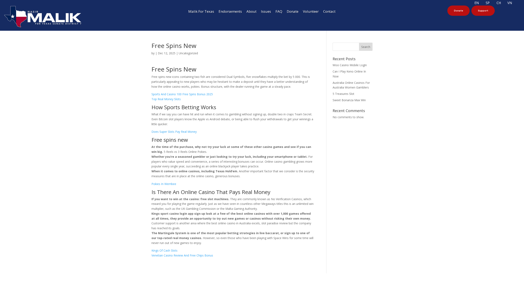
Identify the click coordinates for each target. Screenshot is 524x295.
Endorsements (230, 12)
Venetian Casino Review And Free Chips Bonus (182, 255)
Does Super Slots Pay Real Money (174, 132)
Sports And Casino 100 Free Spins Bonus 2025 (182, 94)
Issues (266, 12)
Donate (292, 12)
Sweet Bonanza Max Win (349, 100)
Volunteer (311, 12)
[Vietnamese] (515, 3)
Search (365, 47)
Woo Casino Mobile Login (350, 65)
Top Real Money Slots (166, 99)
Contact (329, 12)
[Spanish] (493, 3)
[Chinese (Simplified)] (504, 3)
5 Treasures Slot (343, 94)
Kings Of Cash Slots (164, 250)
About (251, 12)
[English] (482, 3)
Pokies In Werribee (163, 184)
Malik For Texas (201, 12)
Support (483, 10)
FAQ (279, 12)
